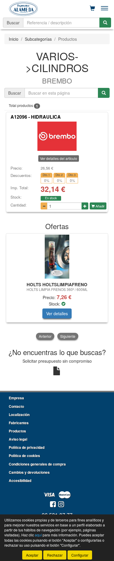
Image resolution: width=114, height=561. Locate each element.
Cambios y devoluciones (29, 472)
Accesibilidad (20, 480)
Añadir (100, 206)
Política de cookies (24, 455)
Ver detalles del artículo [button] (58, 158)
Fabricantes (19, 422)
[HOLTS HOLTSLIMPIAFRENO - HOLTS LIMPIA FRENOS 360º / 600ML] (57, 257)
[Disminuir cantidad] (44, 205)
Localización (19, 414)
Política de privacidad (26, 447)
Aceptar (32, 555)
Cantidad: (19, 205)
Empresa (16, 397)
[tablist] (57, 287)
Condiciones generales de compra (37, 464)
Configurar (79, 555)
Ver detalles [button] (57, 313)
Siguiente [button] (67, 336)
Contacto (16, 406)
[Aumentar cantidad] (85, 205)
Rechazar (55, 555)
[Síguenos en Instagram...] (61, 504)
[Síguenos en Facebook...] (53, 504)
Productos (17, 431)
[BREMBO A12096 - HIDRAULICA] (57, 136)
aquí (38, 534)
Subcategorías (38, 39)
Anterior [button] (45, 336)
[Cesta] (92, 8)
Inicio (13, 39)
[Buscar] (105, 23)
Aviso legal (18, 439)
